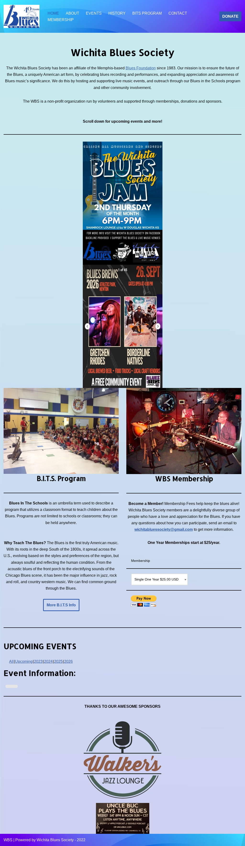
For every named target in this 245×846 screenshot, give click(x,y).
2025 (58, 661)
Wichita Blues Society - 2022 (61, 840)
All (11, 661)
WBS (8, 840)
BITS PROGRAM (147, 13)
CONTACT (177, 13)
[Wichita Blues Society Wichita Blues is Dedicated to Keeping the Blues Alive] (21, 16)
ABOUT (72, 13)
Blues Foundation (141, 68)
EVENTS (94, 13)
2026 (68, 661)
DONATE (230, 16)
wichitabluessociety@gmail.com (163, 529)
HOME (53, 13)
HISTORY (117, 13)
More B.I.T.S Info (61, 605)
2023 (38, 661)
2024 (48, 661)
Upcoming (24, 661)
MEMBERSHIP (61, 20)
